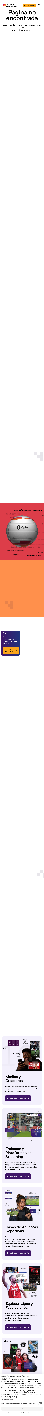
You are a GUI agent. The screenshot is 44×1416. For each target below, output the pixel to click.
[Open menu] (39, 5)
